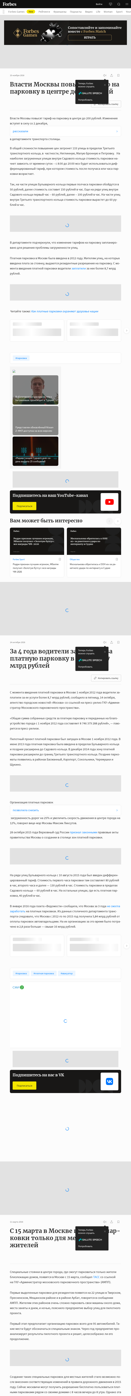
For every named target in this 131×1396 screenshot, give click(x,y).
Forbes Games (20, 11)
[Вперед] (126, 258)
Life (98, 11)
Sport (119, 11)
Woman (108, 11)
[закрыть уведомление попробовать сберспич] (105, 67)
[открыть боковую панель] (110, 4)
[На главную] (9, 4)
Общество (75, 486)
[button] (127, 4)
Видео (89, 11)
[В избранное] (60, 487)
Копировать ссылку (108, 85)
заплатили (78, 223)
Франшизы (60, 11)
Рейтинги (44, 11)
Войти (99, 4)
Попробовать (85, 81)
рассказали (20, 113)
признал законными (83, 760)
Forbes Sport (19, 486)
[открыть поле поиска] (118, 4)
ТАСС (96, 1204)
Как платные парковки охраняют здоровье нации (64, 239)
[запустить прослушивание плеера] (104, 57)
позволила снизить (26, 738)
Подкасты (76, 11)
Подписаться (24, 433)
